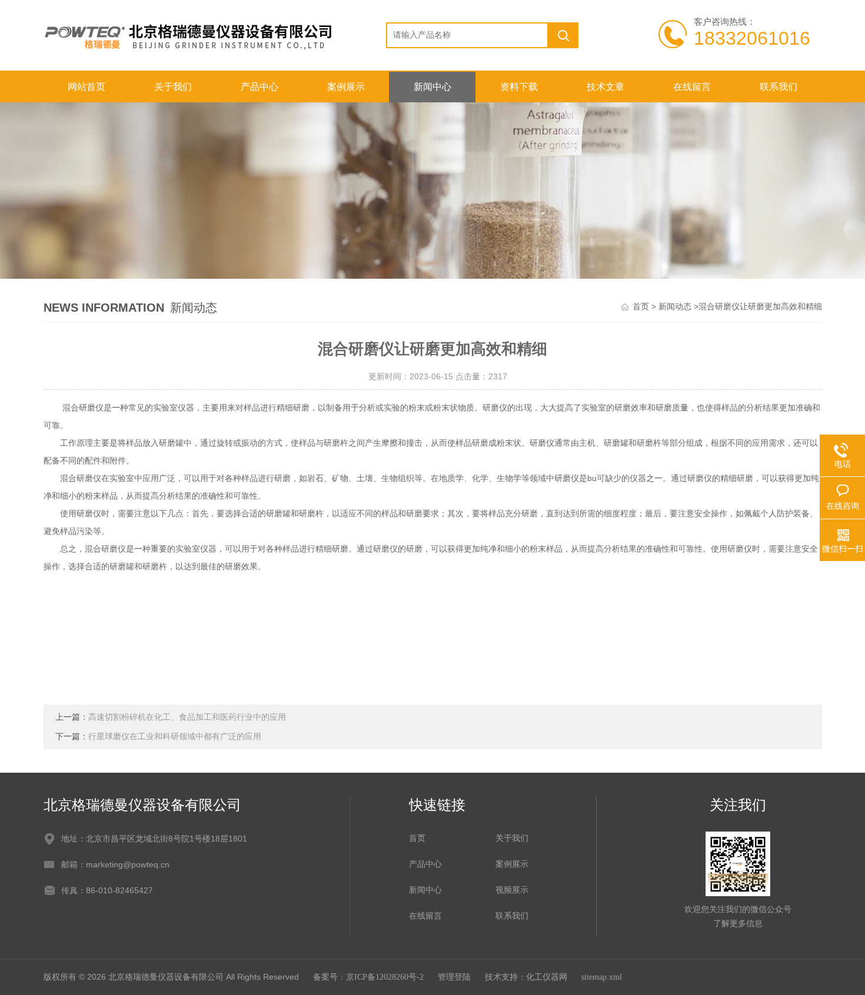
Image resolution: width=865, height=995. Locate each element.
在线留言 (692, 87)
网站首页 (86, 87)
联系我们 (778, 87)
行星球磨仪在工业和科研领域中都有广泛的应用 (174, 736)
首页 (641, 306)
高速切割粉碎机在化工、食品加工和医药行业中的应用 (187, 717)
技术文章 (605, 87)
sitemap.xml (601, 977)
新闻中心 (432, 87)
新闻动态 (674, 306)
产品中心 (259, 87)
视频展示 (511, 890)
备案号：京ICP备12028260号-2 (368, 977)
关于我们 (173, 87)
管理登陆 (454, 977)
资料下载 (519, 87)
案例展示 (346, 87)
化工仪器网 (546, 977)
